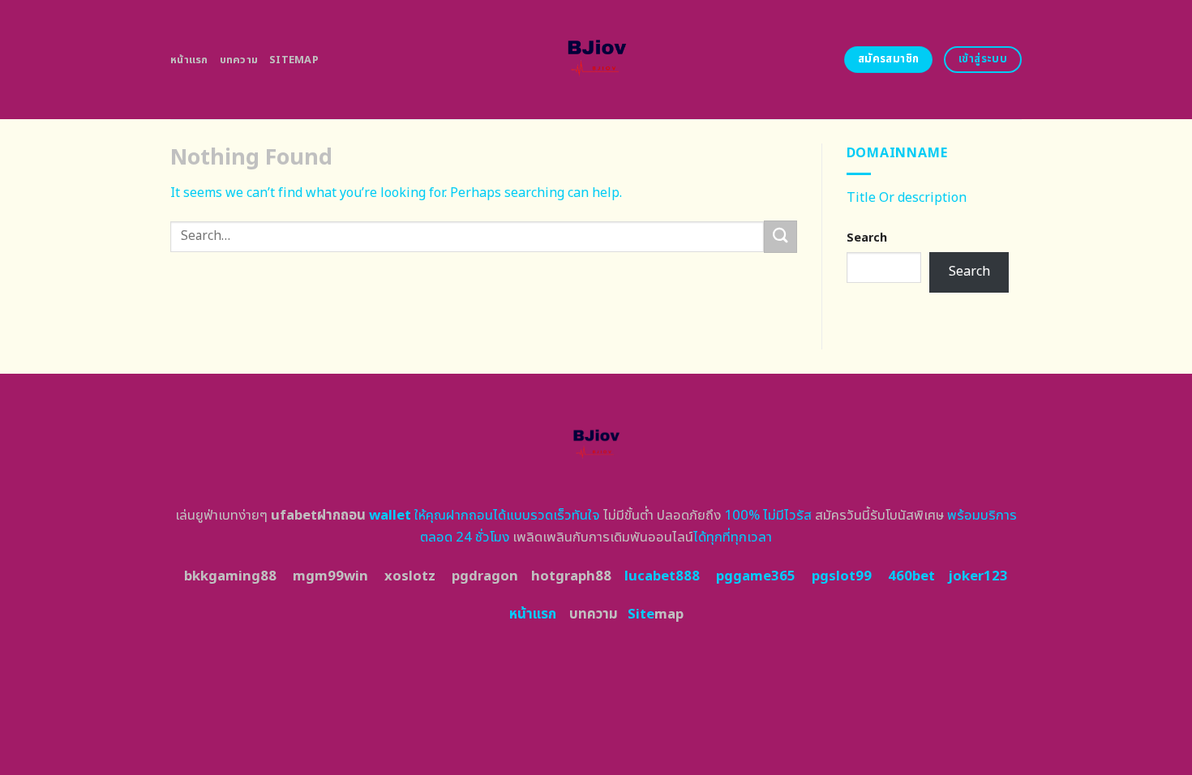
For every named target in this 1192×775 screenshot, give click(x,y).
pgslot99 (842, 576)
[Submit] (780, 236)
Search (867, 237)
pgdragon (485, 576)
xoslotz (409, 576)
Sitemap (294, 60)
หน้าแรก (189, 60)
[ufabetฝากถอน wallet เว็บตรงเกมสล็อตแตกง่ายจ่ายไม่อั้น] (596, 59)
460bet (911, 576)
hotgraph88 (571, 576)
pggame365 (755, 576)
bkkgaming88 (230, 576)
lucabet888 (662, 576)
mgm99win (330, 576)
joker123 (978, 576)
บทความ (239, 60)
